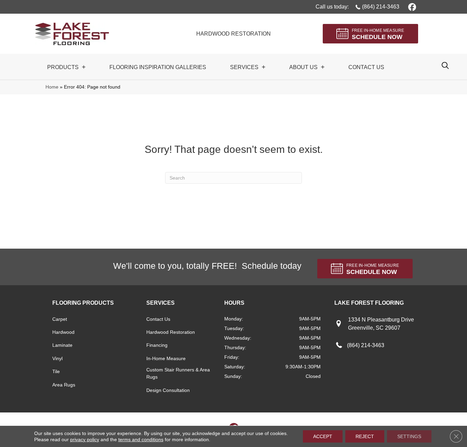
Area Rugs (63, 384)
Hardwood (63, 332)
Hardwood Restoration (170, 332)
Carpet (59, 319)
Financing (157, 345)
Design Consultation (168, 390)
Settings (409, 436)
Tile (56, 371)
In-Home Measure (166, 358)
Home (51, 87)
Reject (365, 436)
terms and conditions (140, 439)
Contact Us (158, 319)
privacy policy (84, 439)
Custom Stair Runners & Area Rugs (178, 373)
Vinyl (57, 358)
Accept (322, 436)
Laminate (62, 345)
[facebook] (411, 7)
